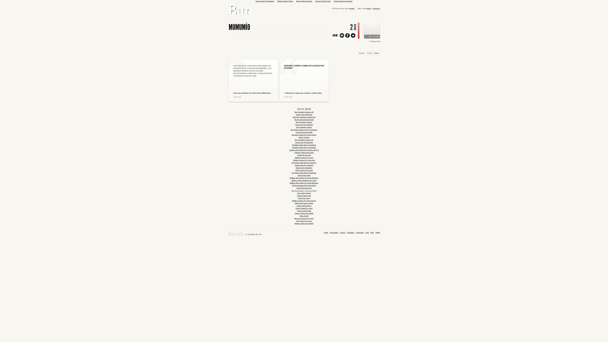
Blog (372, 232)
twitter (369, 8)
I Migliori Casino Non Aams (304, 152)
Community (360, 232)
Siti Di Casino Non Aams (304, 170)
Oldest (376, 53)
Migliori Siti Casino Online (304, 203)
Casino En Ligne (304, 198)
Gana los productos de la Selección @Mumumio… (252, 93)
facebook (376, 8)
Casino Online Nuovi (304, 206)
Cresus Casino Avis (304, 195)
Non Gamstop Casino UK (304, 140)
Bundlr (352, 8)
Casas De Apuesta (304, 155)
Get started (334, 232)
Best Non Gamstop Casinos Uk (304, 117)
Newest (370, 53)
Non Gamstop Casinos (304, 122)
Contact (342, 232)
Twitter (377, 232)
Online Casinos (304, 137)
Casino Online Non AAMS (304, 213)
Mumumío (239, 27)
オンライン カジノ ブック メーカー (304, 190)
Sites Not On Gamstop (304, 168)
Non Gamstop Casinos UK (304, 112)
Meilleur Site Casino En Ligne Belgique (304, 178)
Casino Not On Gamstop (304, 125)
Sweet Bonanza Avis (304, 188)
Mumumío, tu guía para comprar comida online (304, 93)
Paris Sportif (304, 216)
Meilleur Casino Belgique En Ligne (304, 180)
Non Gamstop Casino (304, 127)
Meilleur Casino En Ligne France (304, 201)
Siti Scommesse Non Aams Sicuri (304, 185)
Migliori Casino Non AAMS (304, 223)
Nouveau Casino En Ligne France (304, 135)
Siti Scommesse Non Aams (304, 119)
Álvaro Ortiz (376, 41)
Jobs (367, 232)
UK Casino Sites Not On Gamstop (304, 163)
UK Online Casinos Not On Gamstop (304, 130)
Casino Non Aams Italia (304, 132)
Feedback (350, 232)
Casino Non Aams (304, 175)
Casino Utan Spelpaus (304, 114)
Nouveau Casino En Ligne (304, 218)
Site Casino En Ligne (304, 221)
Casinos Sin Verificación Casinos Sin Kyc (304, 150)
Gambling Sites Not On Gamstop (304, 145)
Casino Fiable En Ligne (304, 208)
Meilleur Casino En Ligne (304, 157)
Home (326, 232)
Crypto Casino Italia (304, 211)
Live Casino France (304, 193)
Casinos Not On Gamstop (304, 165)
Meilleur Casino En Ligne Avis (304, 160)
